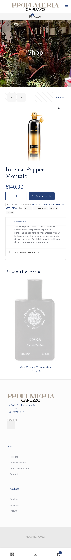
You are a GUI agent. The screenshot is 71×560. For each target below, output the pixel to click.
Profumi (13, 510)
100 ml (28, 208)
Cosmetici (14, 505)
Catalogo (14, 499)
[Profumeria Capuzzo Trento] (35, 7)
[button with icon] (11, 425)
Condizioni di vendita (20, 468)
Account (14, 456)
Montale (46, 204)
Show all (60, 97)
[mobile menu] (66, 6)
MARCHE (36, 204)
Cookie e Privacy (18, 462)
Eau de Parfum (40, 208)
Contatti (14, 474)
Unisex (10, 212)
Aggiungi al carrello (41, 196)
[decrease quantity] (9, 196)
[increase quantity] (23, 196)
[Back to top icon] (36, 533)
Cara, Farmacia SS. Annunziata (35, 367)
